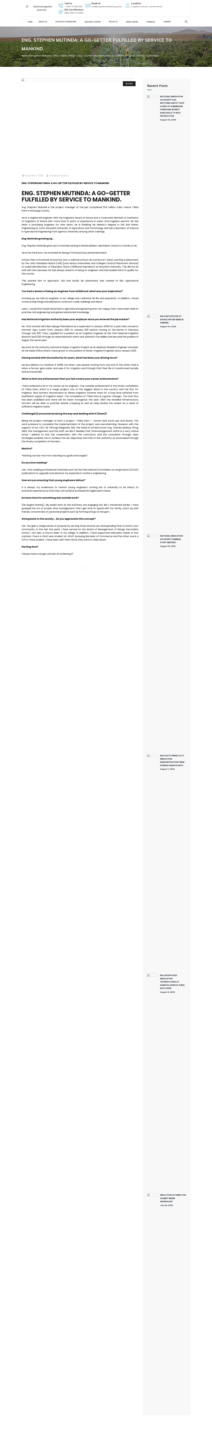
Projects (113, 21)
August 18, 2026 (168, 546)
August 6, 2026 (167, 992)
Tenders (167, 21)
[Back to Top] (206, 1446)
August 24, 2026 (168, 119)
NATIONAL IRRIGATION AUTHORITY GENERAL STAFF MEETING (171, 539)
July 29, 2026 (166, 1205)
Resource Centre (93, 22)
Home (30, 22)
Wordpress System (58, 175)
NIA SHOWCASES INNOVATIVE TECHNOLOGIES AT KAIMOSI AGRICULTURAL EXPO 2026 (172, 982)
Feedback (151, 22)
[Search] (186, 21)
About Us (43, 21)
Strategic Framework (66, 21)
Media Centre (132, 22)
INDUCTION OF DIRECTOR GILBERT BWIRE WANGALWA (173, 1198)
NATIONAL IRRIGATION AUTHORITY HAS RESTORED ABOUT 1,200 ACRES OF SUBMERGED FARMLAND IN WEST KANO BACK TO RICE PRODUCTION (172, 106)
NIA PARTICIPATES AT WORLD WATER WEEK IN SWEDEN (171, 319)
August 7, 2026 (167, 769)
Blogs (129, 83)
